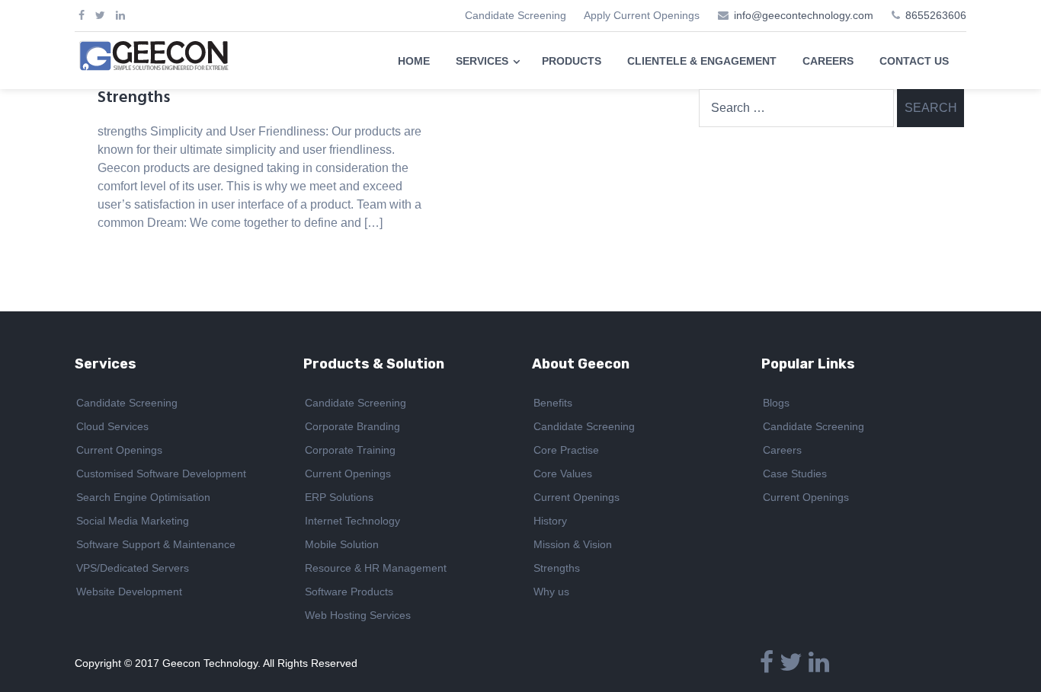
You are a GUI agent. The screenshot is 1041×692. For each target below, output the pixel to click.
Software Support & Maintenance (155, 544)
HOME (414, 61)
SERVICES (482, 61)
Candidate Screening (515, 15)
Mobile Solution (342, 544)
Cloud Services (112, 426)
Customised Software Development (161, 473)
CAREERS (828, 61)
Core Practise (566, 450)
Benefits (552, 403)
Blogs (776, 403)
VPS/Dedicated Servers (132, 568)
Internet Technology (352, 521)
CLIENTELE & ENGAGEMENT (702, 61)
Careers (782, 450)
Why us (551, 591)
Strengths (134, 98)
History (550, 521)
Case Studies (795, 473)
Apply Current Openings (642, 15)
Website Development (129, 591)
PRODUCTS (571, 61)
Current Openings (119, 450)
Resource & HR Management (376, 568)
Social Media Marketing (132, 521)
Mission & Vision (572, 544)
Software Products (349, 591)
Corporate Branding (352, 426)
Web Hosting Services (358, 615)
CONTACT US (914, 61)
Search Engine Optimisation (143, 497)
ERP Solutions (339, 497)
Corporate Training (350, 450)
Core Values (562, 473)
